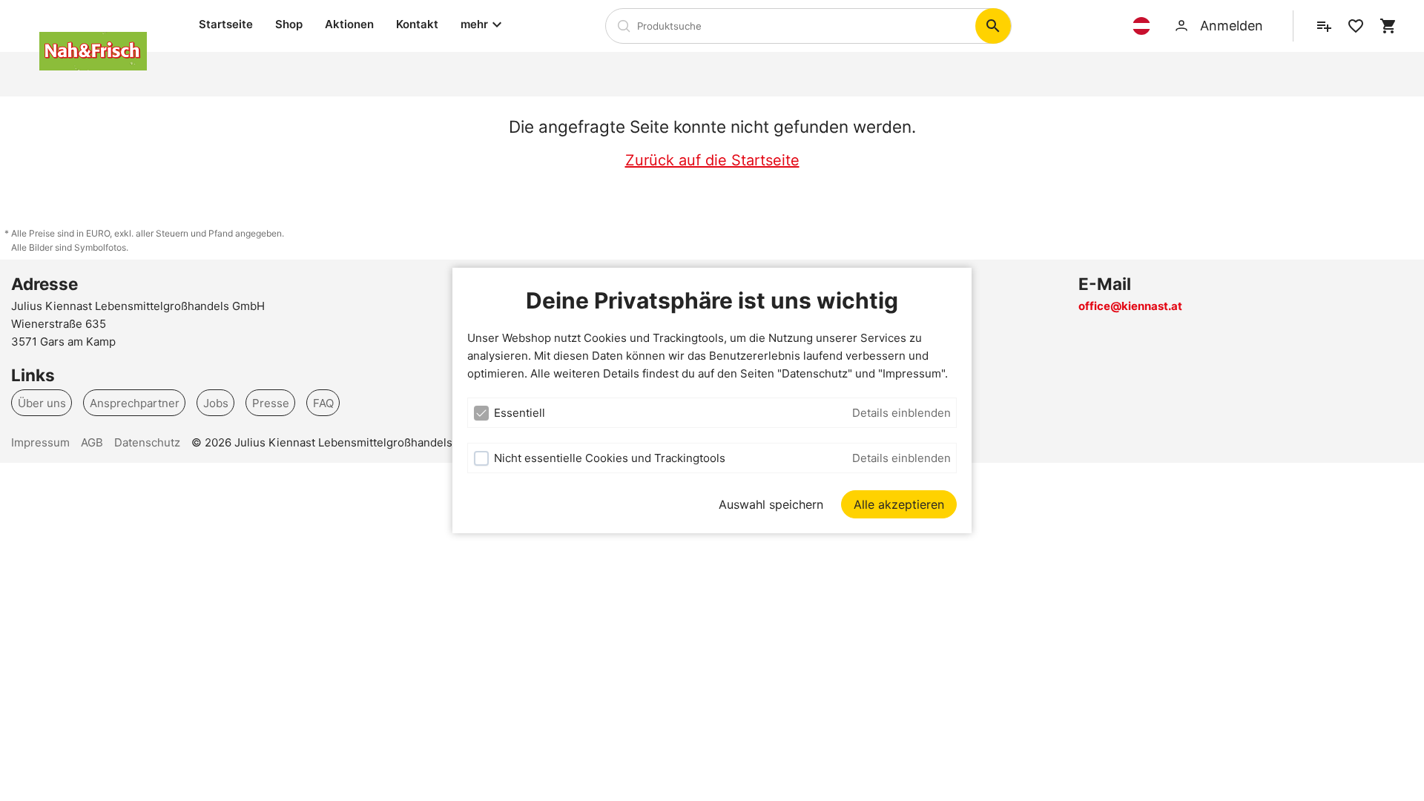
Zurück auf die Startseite (712, 160)
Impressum (40, 442)
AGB (92, 442)
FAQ (323, 402)
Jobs (215, 402)
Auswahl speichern (771, 504)
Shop (289, 24)
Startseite (226, 24)
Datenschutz (147, 442)
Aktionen (349, 24)
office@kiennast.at (1130, 306)
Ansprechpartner (134, 402)
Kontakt (417, 24)
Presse (270, 402)
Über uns (42, 402)
